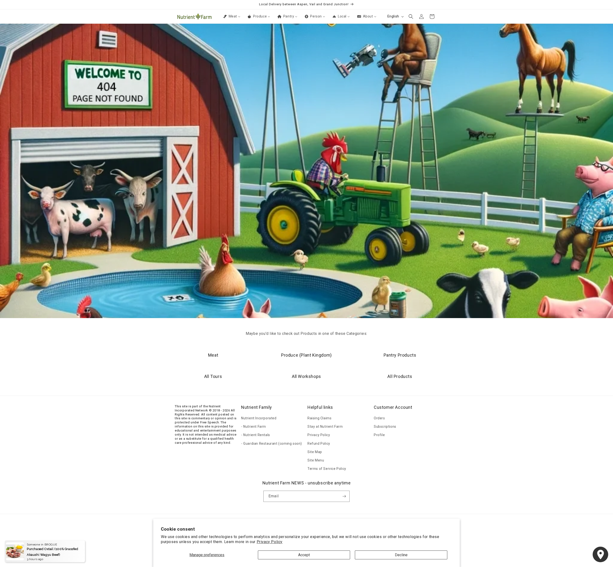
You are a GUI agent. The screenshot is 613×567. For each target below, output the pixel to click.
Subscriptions (385, 426)
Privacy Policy (270, 541)
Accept (304, 555)
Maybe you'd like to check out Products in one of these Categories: (306, 333)
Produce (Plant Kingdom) (306, 355)
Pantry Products (400, 355)
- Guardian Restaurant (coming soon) (271, 443)
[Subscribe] (344, 496)
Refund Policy (318, 443)
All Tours (213, 376)
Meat (213, 355)
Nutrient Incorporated (259, 418)
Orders (379, 418)
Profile (379, 435)
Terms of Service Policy (326, 469)
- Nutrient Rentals (255, 435)
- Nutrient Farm (253, 426)
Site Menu (315, 460)
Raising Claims (319, 418)
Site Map (314, 452)
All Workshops (306, 376)
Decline (401, 555)
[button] (411, 16)
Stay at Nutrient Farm (325, 426)
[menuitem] (231, 16)
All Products (399, 376)
